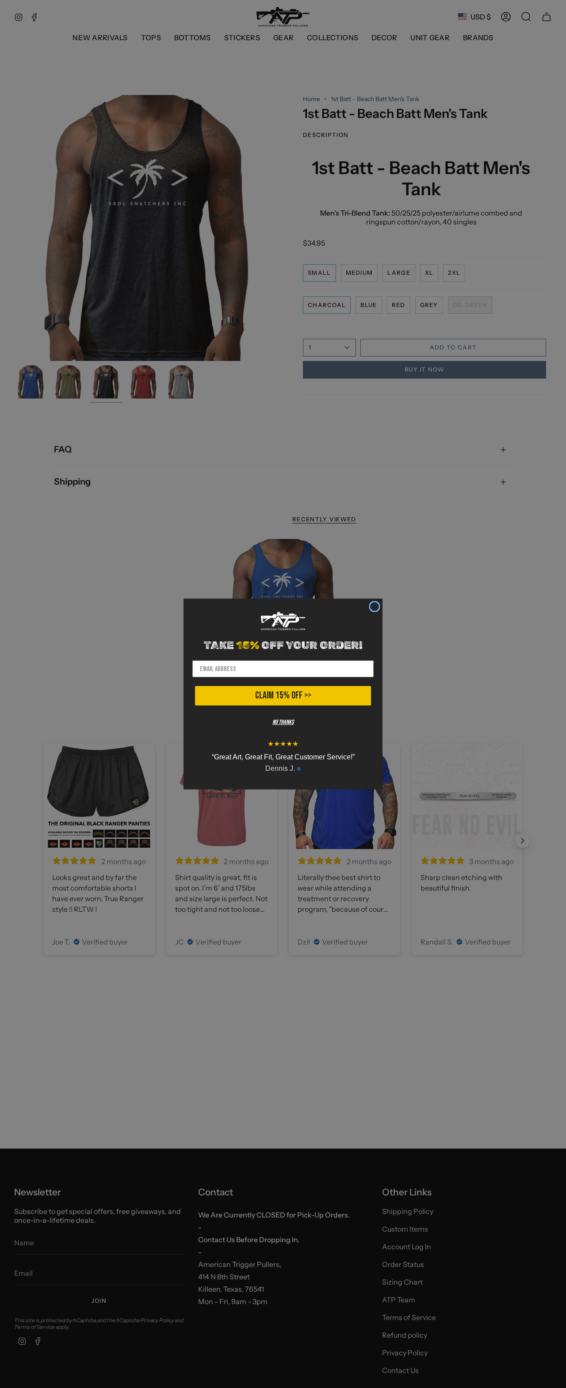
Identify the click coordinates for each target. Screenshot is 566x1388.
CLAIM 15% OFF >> (283, 696)
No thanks (283, 722)
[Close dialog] (374, 606)
